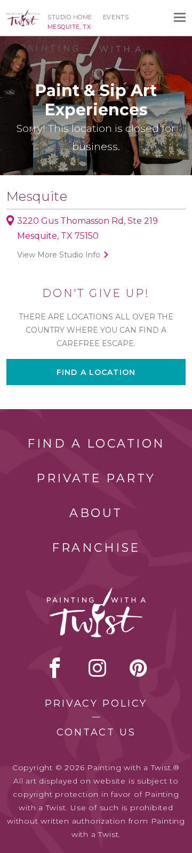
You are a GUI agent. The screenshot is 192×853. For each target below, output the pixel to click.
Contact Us (96, 732)
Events (116, 17)
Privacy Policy (96, 703)
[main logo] (22, 14)
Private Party (96, 478)
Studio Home (69, 17)
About (96, 513)
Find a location (96, 372)
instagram (97, 668)
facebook (55, 668)
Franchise (96, 548)
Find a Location (96, 443)
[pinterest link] (138, 668)
